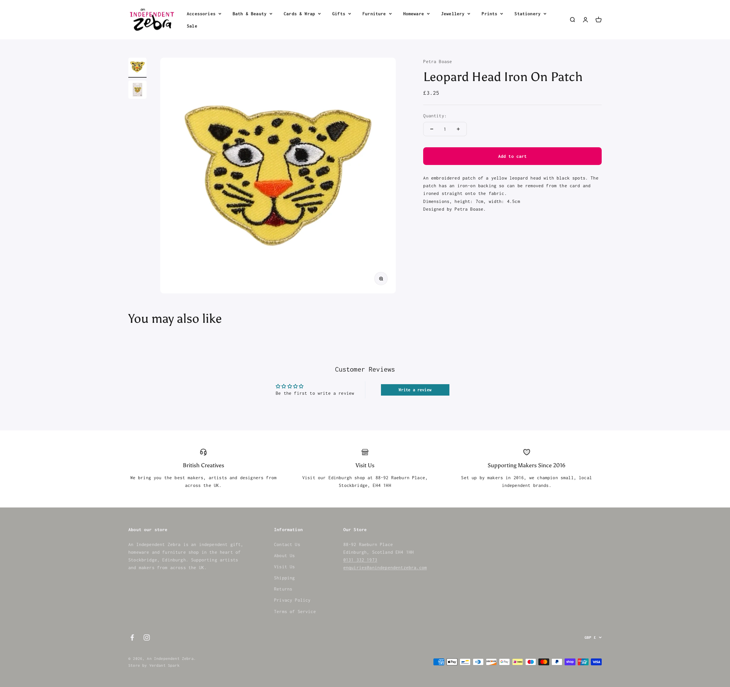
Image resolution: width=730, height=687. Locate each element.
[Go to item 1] (137, 68)
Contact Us (287, 544)
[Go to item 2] (137, 90)
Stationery (527, 13)
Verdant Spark (164, 665)
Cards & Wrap (299, 13)
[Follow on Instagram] (147, 637)
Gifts (338, 13)
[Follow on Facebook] (132, 637)
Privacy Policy (292, 600)
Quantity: (435, 115)
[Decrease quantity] (431, 129)
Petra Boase (437, 61)
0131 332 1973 (360, 559)
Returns (283, 588)
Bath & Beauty (250, 13)
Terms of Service (295, 611)
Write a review (415, 389)
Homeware (413, 13)
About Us (284, 555)
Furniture (374, 13)
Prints (489, 13)
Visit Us (284, 566)
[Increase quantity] (458, 129)
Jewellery (453, 13)
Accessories (201, 13)
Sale (192, 25)
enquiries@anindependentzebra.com (385, 567)
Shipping (284, 577)
